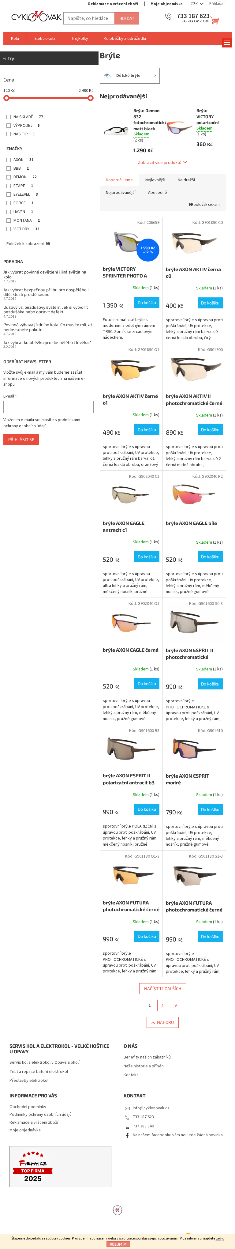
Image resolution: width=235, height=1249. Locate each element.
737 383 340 (143, 1126)
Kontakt (131, 1075)
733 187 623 (143, 1117)
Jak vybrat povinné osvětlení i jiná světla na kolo (44, 274)
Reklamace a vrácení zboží (113, 4)
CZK (195, 4)
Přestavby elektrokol (28, 1081)
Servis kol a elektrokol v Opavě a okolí (44, 1063)
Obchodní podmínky (27, 1107)
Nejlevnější (155, 180)
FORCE (23, 203)
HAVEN (23, 212)
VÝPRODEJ (26, 126)
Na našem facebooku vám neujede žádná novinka (178, 1135)
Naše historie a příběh (144, 1066)
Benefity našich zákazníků (147, 1057)
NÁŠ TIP (24, 134)
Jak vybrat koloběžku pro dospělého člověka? (47, 342)
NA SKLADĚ (28, 117)
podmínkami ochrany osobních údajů (41, 423)
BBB (21, 168)
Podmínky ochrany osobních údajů (40, 1114)
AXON (23, 160)
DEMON (25, 177)
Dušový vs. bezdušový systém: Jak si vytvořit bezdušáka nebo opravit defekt (45, 309)
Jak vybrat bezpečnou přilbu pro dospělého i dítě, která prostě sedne (45, 292)
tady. (220, 1238)
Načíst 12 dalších (162, 988)
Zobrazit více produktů (159, 162)
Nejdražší (186, 180)
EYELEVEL (25, 194)
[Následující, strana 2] (162, 1005)
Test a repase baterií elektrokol (38, 1072)
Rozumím (118, 1244)
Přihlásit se (21, 439)
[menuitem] (15, 38)
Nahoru (165, 1022)
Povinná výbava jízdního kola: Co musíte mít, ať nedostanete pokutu (47, 327)
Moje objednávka (167, 4)
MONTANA (26, 220)
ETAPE (23, 186)
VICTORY (26, 229)
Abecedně (157, 193)
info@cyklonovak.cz (151, 1108)
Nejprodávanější (121, 193)
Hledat (126, 18)
